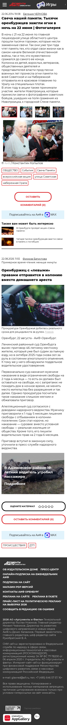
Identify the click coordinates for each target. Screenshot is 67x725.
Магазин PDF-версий (18, 587)
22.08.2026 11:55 (11, 258)
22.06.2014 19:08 (11, 14)
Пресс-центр (50, 569)
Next (60, 137)
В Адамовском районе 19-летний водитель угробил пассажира (28, 472)
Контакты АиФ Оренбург (21, 591)
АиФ (7, 163)
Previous (5, 137)
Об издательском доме (20, 569)
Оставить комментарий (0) (33, 198)
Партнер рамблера (32, 708)
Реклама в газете (44, 596)
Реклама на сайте (16, 596)
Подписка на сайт (16, 582)
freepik (49, 331)
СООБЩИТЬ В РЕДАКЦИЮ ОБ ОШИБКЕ (28, 609)
